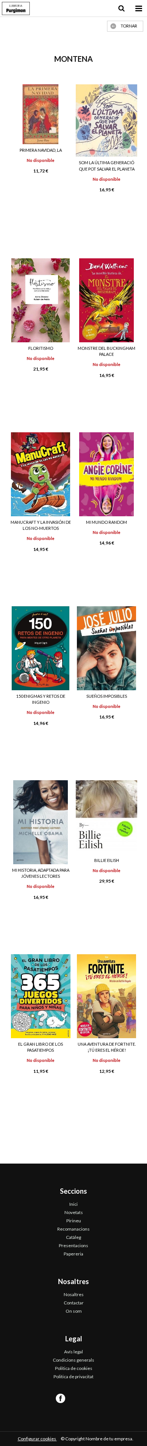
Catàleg (73, 1237)
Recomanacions (73, 1229)
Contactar (74, 1303)
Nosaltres (74, 1294)
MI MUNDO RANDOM (106, 522)
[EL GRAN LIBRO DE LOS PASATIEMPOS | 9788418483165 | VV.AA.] (40, 996)
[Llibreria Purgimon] (16, 9)
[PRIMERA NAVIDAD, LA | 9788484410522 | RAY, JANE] (40, 114)
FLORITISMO (40, 348)
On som (74, 1311)
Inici (73, 1204)
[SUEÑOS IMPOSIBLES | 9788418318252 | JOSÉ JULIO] (106, 648)
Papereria (73, 1254)
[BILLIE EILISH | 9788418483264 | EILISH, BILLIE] (106, 817)
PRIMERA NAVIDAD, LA (41, 150)
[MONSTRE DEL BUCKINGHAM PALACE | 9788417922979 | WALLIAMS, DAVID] (106, 300)
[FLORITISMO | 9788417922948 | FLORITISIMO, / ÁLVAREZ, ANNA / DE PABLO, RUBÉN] (40, 300)
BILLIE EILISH (106, 860)
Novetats (73, 1212)
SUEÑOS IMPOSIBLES (106, 696)
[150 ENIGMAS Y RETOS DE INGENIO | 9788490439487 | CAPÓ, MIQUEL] (40, 648)
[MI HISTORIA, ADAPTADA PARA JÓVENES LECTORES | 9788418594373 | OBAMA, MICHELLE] (40, 822)
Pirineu (73, 1220)
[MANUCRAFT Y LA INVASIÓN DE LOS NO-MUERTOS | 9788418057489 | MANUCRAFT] (40, 474)
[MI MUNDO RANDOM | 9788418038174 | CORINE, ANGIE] (106, 474)
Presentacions (73, 1245)
